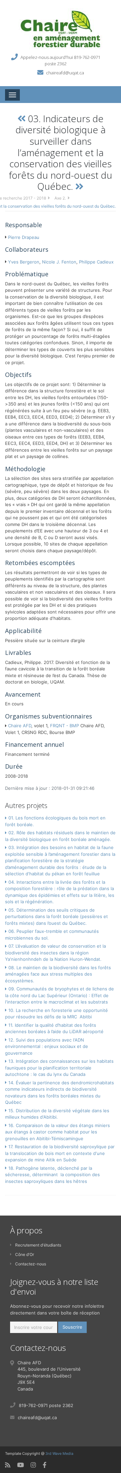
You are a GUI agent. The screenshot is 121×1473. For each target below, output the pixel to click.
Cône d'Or (24, 1254)
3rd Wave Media (59, 1453)
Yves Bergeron (23, 262)
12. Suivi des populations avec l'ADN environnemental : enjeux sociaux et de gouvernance (46, 1046)
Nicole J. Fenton (59, 262)
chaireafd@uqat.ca (65, 72)
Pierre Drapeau (23, 237)
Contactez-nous (30, 1263)
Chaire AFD (19, 725)
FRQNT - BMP (64, 725)
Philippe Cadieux (96, 262)
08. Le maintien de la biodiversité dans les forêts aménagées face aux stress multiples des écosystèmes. (58, 974)
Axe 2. (60, 198)
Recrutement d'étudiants (38, 1245)
